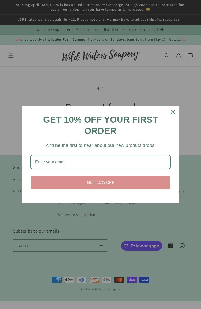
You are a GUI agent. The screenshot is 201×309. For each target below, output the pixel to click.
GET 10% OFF (100, 182)
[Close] (172, 112)
